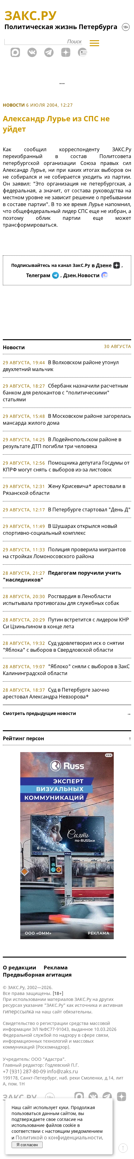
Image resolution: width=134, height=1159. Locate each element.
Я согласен (27, 1144)
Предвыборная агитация (37, 974)
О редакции (19, 967)
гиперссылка (18, 1011)
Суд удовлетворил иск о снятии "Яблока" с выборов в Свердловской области (63, 646)
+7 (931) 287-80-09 (24, 1071)
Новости (14, 105)
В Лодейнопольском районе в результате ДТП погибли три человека (62, 443)
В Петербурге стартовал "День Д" (89, 509)
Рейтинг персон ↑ (67, 738)
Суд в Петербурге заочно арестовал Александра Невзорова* (56, 693)
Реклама (56, 967)
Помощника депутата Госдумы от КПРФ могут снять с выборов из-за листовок (66, 466)
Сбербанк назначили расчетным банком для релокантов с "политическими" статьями (65, 392)
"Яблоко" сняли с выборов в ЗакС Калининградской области (66, 670)
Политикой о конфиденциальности (59, 1137)
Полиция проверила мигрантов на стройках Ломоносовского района (64, 553)
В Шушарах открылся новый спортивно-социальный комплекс (60, 529)
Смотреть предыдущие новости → (67, 713)
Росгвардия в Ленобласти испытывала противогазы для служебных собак (61, 599)
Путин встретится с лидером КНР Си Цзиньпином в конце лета (66, 623)
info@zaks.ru (62, 1071)
